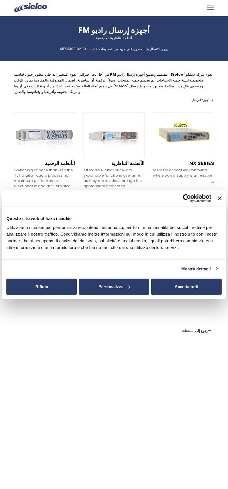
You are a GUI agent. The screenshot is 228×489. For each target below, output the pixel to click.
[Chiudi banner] (220, 198)
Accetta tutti (186, 286)
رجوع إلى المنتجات (195, 330)
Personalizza (110, 286)
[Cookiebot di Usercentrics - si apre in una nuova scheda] (187, 198)
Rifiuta (41, 286)
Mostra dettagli (196, 268)
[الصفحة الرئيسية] (30, 7)
